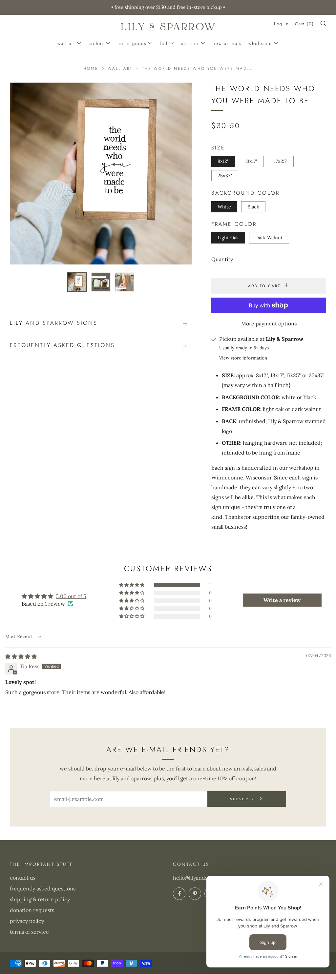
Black (253, 207)
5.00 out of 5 (71, 596)
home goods (131, 43)
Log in (281, 24)
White (224, 207)
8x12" (223, 161)
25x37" (225, 176)
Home (90, 68)
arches (96, 43)
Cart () (304, 24)
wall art (66, 43)
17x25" (280, 161)
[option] (101, 173)
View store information (243, 358)
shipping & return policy (40, 899)
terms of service (29, 931)
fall (164, 43)
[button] (77, 282)
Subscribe (243, 799)
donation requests (32, 910)
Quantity (222, 259)
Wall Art (120, 68)
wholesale (260, 43)
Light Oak (228, 238)
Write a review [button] (282, 600)
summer (190, 43)
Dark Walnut (269, 238)
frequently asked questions (42, 888)
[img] (21, 656)
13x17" (251, 161)
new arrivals (227, 43)
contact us (22, 877)
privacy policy (27, 921)
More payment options (269, 323)
